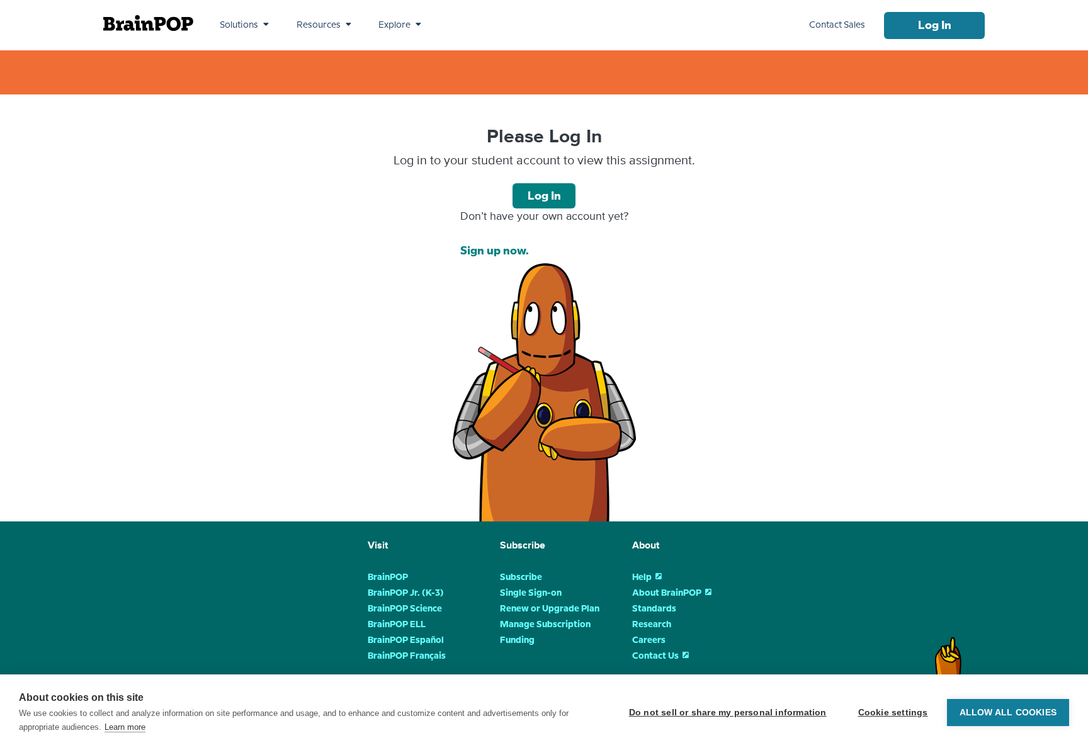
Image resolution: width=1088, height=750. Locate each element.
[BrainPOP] (148, 23)
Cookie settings (893, 712)
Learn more (125, 727)
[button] (244, 25)
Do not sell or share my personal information (728, 712)
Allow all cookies (1008, 712)
